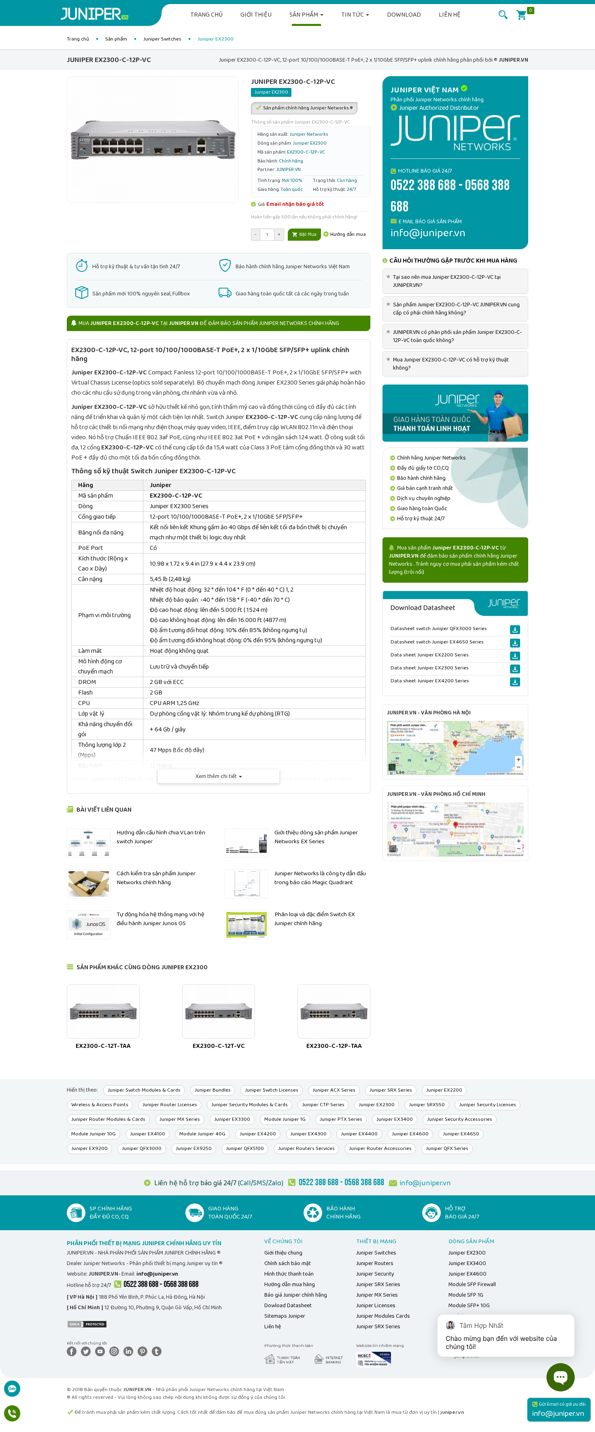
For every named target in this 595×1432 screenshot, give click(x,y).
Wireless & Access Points (99, 1105)
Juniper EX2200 (444, 1090)
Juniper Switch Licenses (271, 1090)
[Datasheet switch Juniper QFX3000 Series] (515, 629)
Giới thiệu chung (283, 1252)
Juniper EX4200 (258, 1134)
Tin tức (353, 15)
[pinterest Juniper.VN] (144, 1351)
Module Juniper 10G (93, 1134)
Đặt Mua (307, 234)
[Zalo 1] (12, 1393)
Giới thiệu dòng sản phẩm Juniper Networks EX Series (316, 837)
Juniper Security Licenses (487, 1105)
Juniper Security (375, 1274)
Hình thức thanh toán (289, 1274)
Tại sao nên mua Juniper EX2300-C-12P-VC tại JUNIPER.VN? (445, 281)
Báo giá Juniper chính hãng (295, 1295)
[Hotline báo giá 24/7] (12, 1417)
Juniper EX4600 (410, 1134)
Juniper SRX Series (391, 1090)
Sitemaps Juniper (284, 1316)
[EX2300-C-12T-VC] (218, 1011)
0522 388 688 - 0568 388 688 (160, 1284)
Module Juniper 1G (285, 1119)
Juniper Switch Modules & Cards (144, 1090)
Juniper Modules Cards (383, 1316)
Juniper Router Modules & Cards (108, 1119)
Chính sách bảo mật (287, 1263)
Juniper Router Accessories (380, 1148)
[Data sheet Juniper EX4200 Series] (515, 682)
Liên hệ (450, 15)
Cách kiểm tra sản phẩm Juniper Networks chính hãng (156, 878)
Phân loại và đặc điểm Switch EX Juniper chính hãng (314, 919)
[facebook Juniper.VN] (73, 1351)
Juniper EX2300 (377, 1105)
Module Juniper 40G (202, 1134)
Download (404, 15)
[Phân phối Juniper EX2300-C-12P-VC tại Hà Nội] (455, 747)
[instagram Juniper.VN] (115, 1351)
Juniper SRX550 (427, 1105)
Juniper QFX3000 (142, 1148)
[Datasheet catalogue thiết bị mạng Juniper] (455, 603)
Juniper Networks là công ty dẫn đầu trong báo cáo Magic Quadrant (320, 878)
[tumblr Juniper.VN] (158, 1351)
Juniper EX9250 (194, 1148)
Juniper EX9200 (89, 1148)
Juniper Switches (162, 39)
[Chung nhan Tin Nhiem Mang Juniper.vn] (373, 1359)
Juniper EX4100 (147, 1134)
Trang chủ (206, 15)
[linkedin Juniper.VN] (129, 1351)
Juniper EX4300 (308, 1134)
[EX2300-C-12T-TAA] (103, 1011)
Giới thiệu (256, 15)
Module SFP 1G (465, 1295)
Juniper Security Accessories (459, 1119)
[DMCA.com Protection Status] (87, 1323)
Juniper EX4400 (359, 1134)
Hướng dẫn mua (347, 234)
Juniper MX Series (179, 1119)
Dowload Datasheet (288, 1305)
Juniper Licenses (375, 1305)
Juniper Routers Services (306, 1148)
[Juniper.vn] (97, 14)
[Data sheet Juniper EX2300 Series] (515, 669)
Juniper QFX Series (447, 1148)
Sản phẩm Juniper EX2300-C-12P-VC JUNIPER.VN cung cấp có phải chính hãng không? (454, 309)
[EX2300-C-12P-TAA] (334, 1011)
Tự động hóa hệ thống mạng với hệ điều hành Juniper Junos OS (160, 919)
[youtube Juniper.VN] (101, 1351)
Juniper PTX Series (341, 1119)
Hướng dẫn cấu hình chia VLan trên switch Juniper (161, 837)
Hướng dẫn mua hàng (289, 1284)
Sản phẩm (304, 15)
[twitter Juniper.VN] (87, 1351)
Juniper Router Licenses (169, 1105)
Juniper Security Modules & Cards (249, 1105)
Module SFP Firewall (472, 1284)
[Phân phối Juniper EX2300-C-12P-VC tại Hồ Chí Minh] (455, 829)
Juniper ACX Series (333, 1090)
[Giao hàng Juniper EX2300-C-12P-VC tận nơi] (455, 412)
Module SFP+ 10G (469, 1305)
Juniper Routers (374, 1263)
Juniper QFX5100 (245, 1148)
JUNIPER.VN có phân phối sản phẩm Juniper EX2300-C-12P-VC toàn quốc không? (455, 336)
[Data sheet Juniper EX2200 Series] (515, 656)
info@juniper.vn (425, 1183)
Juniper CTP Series (323, 1105)
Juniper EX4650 (461, 1134)
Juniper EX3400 (394, 1119)
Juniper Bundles (213, 1090)
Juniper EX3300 (232, 1119)
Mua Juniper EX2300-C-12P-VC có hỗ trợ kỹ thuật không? (449, 364)
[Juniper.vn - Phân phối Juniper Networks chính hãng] (455, 132)
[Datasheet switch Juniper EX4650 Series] (515, 643)
